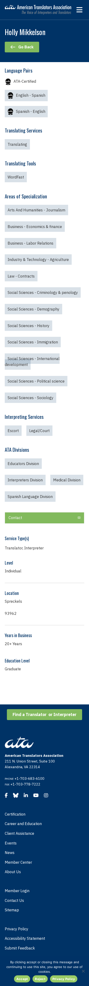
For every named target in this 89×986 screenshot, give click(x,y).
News (9, 852)
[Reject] (83, 971)
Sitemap (12, 910)
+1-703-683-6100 (29, 778)
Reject (40, 979)
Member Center (18, 862)
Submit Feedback (20, 948)
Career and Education (23, 823)
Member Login (17, 890)
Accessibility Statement (25, 938)
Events (11, 843)
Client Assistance (19, 833)
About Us (13, 871)
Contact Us (14, 900)
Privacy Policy (16, 929)
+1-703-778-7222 (25, 784)
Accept (22, 979)
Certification (15, 814)
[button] (79, 518)
